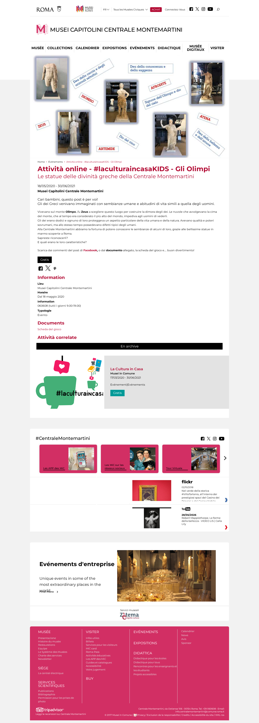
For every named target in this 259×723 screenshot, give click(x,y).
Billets (90, 641)
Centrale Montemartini (73, 714)
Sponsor (186, 642)
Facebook (90, 250)
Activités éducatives (98, 655)
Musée (37, 48)
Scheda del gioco (49, 329)
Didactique (169, 48)
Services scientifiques (51, 684)
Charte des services (50, 655)
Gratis (44, 259)
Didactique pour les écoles (149, 658)
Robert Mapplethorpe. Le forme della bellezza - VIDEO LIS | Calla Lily (202, 520)
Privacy (141, 715)
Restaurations (46, 644)
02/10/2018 (201, 494)
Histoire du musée (49, 641)
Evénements (142, 48)
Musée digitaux (195, 48)
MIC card (91, 648)
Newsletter (45, 658)
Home (41, 161)
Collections (59, 48)
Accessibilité (93, 665)
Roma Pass (92, 651)
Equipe (42, 648)
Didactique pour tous (146, 662)
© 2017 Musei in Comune (118, 715)
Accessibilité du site (202, 715)
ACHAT (156, 9)
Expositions (114, 48)
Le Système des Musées (52, 651)
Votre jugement (95, 669)
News (184, 635)
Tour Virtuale (174, 468)
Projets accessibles (144, 674)
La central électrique (51, 673)
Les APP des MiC (53, 468)
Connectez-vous (175, 9)
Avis (183, 638)
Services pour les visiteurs (101, 644)
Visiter (217, 48)
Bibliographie (46, 694)
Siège (43, 668)
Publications (46, 690)
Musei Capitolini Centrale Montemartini (116, 29)
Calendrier (87, 48)
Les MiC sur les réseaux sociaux (115, 466)
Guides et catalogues (99, 662)
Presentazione (47, 638)
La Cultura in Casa (126, 369)
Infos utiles (92, 638)
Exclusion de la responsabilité (163, 715)
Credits (186, 715)
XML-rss (219, 715)
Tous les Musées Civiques (128, 9)
